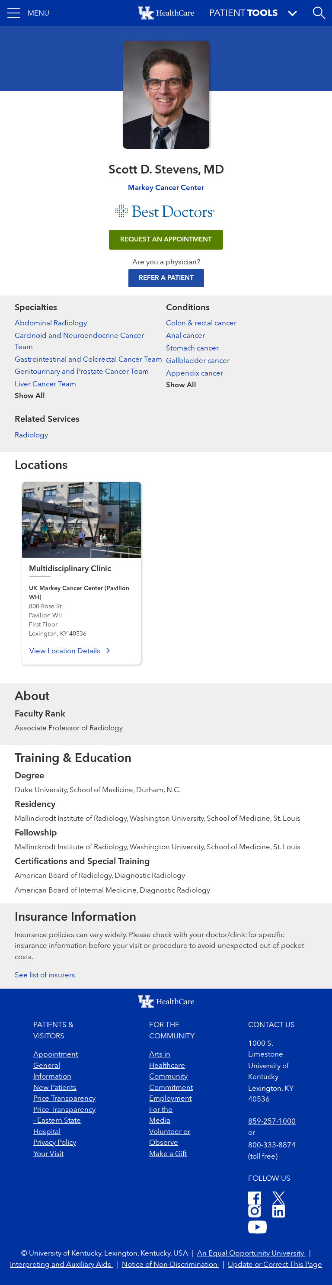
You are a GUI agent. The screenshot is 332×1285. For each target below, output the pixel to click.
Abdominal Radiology (51, 323)
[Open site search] (319, 13)
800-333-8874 (272, 1145)
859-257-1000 (272, 1121)
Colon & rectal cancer (201, 323)
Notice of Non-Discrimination (170, 1265)
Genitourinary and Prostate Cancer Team (82, 372)
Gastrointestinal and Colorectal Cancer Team (88, 359)
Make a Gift (168, 1154)
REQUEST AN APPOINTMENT (166, 239)
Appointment (55, 1054)
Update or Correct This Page (275, 1265)
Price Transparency (64, 1098)
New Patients (55, 1088)
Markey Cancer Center (166, 188)
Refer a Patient (166, 278)
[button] (28, 13)
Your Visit (48, 1154)
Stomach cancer (192, 348)
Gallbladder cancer (198, 361)
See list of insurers (45, 975)
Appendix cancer (194, 373)
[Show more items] (90, 390)
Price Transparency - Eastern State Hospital (64, 1121)
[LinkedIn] (278, 1213)
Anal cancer (185, 336)
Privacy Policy (54, 1143)
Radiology (31, 435)
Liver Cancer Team (45, 384)
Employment (170, 1098)
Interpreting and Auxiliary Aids (61, 1265)
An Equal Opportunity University (251, 1253)
